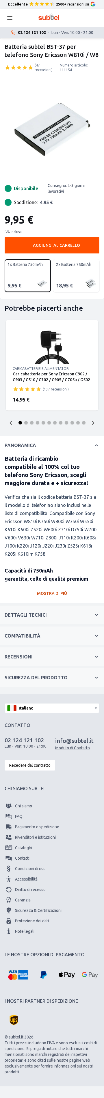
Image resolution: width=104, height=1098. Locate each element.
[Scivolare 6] (49, 423)
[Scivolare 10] (72, 423)
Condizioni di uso (30, 868)
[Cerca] (27, 18)
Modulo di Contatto (72, 748)
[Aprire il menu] (11, 18)
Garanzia (23, 900)
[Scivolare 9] (66, 423)
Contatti (22, 858)
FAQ (19, 816)
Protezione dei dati (32, 921)
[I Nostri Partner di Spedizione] (14, 1020)
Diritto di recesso (30, 889)
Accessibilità (26, 879)
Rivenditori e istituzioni (35, 837)
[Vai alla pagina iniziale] (49, 16)
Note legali (24, 931)
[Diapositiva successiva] (93, 422)
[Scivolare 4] (37, 423)
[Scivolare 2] (26, 423)
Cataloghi (23, 847)
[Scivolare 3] (32, 423)
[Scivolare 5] (43, 423)
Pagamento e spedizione (37, 827)
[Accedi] (70, 18)
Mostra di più (52, 593)
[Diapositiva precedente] (11, 422)
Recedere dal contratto (30, 765)
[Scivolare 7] (55, 423)
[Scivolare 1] (20, 423)
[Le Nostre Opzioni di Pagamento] (18, 975)
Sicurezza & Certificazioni (38, 910)
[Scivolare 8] (61, 423)
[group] (19, 67)
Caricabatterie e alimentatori (41, 368)
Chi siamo (23, 806)
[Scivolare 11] (78, 423)
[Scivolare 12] (84, 423)
